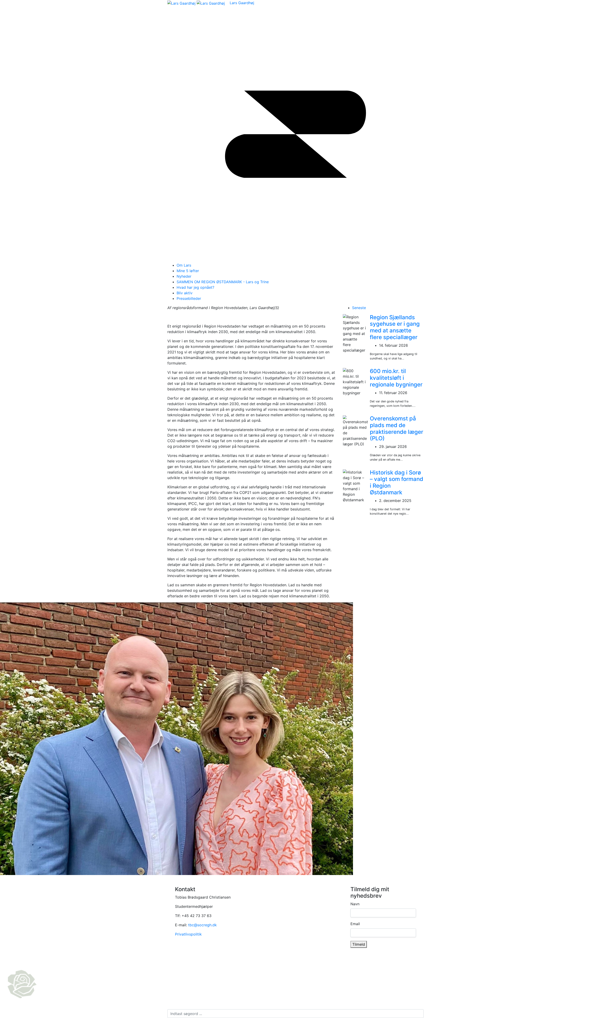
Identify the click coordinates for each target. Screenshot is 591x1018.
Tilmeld (358, 944)
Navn (354, 904)
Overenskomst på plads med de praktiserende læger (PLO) (396, 428)
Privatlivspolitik (188, 934)
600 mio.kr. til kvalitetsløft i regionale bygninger (396, 378)
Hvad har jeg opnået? (195, 287)
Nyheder (184, 276)
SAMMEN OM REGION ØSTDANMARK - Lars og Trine (223, 282)
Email (355, 923)
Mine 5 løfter (188, 270)
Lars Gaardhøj (242, 2)
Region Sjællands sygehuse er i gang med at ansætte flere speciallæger (395, 327)
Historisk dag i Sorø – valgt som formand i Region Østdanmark (396, 482)
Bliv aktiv (185, 293)
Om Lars (184, 265)
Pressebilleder (189, 298)
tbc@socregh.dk (202, 925)
